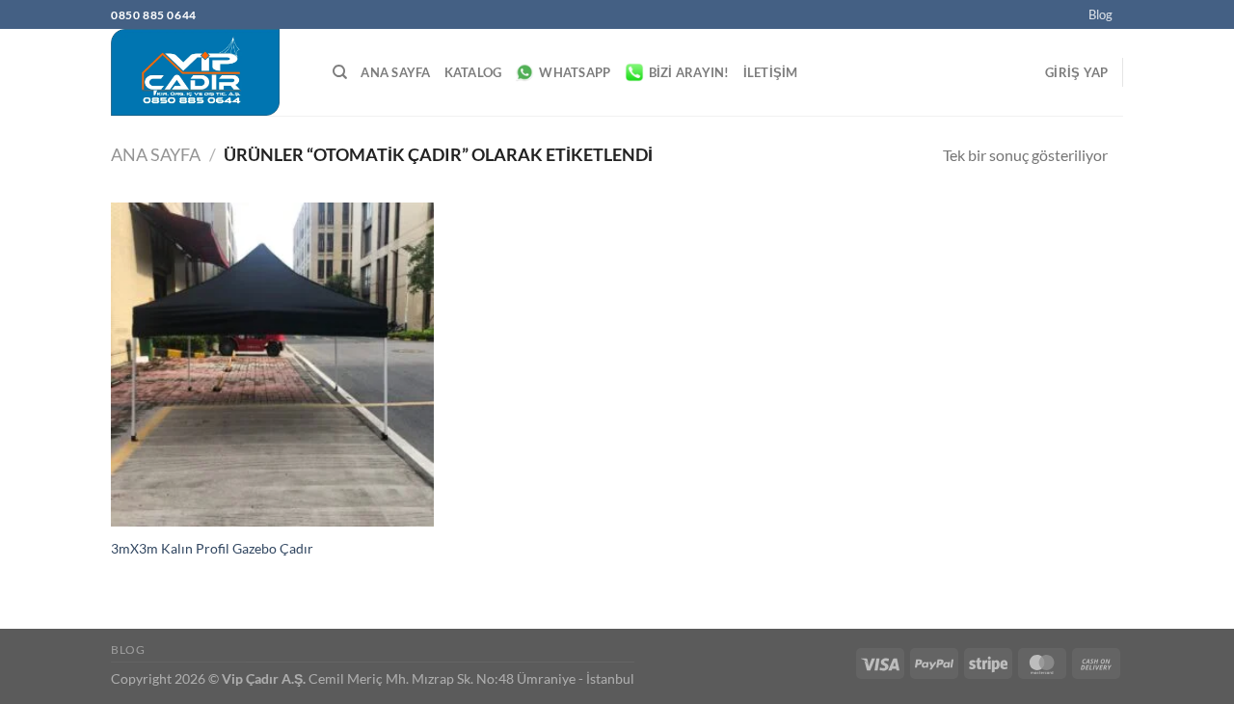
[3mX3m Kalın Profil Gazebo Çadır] (272, 364)
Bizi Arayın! (689, 72)
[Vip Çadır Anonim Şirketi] (207, 72)
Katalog (473, 72)
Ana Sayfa (395, 72)
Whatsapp (574, 72)
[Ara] (340, 72)
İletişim (770, 72)
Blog (1100, 14)
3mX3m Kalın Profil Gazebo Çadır (212, 548)
